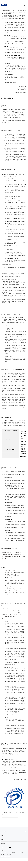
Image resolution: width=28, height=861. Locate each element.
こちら (23, 556)
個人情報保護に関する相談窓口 (17, 323)
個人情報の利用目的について (16, 754)
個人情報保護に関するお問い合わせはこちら (10, 817)
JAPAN (2, 850)
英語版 (21, 593)
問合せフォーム (15, 84)
